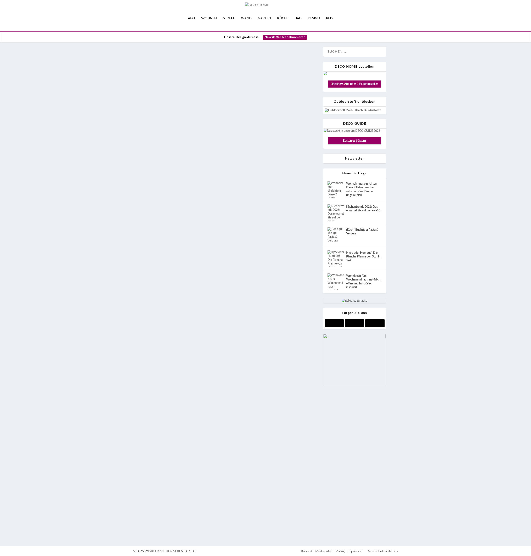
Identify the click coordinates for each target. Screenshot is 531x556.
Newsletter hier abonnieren (284, 37)
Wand (246, 18)
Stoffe (229, 18)
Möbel (178, 143)
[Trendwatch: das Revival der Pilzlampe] (231, 319)
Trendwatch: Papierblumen (188, 444)
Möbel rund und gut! (178, 118)
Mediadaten (323, 551)
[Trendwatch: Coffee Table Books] (231, 485)
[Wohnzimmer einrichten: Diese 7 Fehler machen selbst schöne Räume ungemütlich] (336, 189)
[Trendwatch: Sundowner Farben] (231, 371)
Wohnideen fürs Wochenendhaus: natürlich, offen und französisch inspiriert (363, 281)
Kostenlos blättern (354, 140)
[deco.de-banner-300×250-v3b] (354, 337)
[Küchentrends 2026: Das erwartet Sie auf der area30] (336, 212)
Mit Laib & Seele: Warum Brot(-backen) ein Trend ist (224, 221)
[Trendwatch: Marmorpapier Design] (231, 262)
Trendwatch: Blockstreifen (186, 169)
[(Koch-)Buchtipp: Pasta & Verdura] (336, 235)
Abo (191, 18)
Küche (283, 18)
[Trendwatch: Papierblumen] (231, 433)
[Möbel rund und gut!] (231, 107)
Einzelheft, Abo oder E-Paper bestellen (354, 84)
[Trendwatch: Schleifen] (231, 49)
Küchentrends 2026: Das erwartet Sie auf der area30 (363, 208)
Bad (298, 18)
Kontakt (306, 551)
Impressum (355, 551)
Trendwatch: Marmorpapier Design (199, 273)
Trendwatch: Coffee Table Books (195, 496)
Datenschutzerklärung (382, 551)
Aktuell (154, 91)
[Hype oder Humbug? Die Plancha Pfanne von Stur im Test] (336, 258)
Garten (264, 18)
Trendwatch (215, 91)
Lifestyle (184, 91)
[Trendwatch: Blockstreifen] (231, 158)
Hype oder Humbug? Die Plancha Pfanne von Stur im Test (363, 256)
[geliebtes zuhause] (354, 300)
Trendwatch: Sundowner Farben (195, 382)
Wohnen (209, 18)
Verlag (340, 551)
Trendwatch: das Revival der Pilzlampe (205, 330)
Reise (330, 18)
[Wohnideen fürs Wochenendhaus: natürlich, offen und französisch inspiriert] (336, 281)
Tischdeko (199, 91)
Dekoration (169, 91)
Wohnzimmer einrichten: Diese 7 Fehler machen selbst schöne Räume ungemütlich (362, 189)
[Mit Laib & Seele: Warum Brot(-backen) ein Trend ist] (231, 210)
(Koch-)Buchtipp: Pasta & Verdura (362, 231)
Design (314, 18)
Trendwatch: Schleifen (181, 60)
